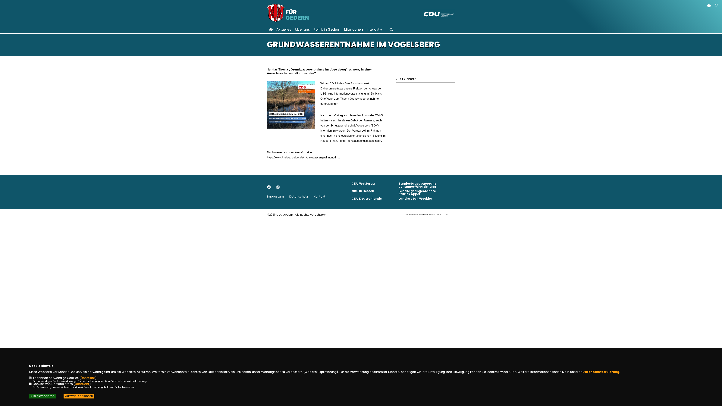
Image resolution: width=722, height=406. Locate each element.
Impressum (275, 196)
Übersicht (88, 378)
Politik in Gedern (327, 29)
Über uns (302, 29)
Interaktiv (374, 29)
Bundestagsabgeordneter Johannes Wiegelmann (420, 185)
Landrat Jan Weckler (415, 198)
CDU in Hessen (363, 191)
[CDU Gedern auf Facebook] (269, 187)
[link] (304, 157)
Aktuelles (283, 29)
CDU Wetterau (363, 183)
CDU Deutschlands (367, 198)
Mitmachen (353, 29)
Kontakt (319, 196)
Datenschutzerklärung (600, 372)
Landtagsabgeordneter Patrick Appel (418, 192)
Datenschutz (298, 196)
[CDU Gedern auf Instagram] (278, 187)
